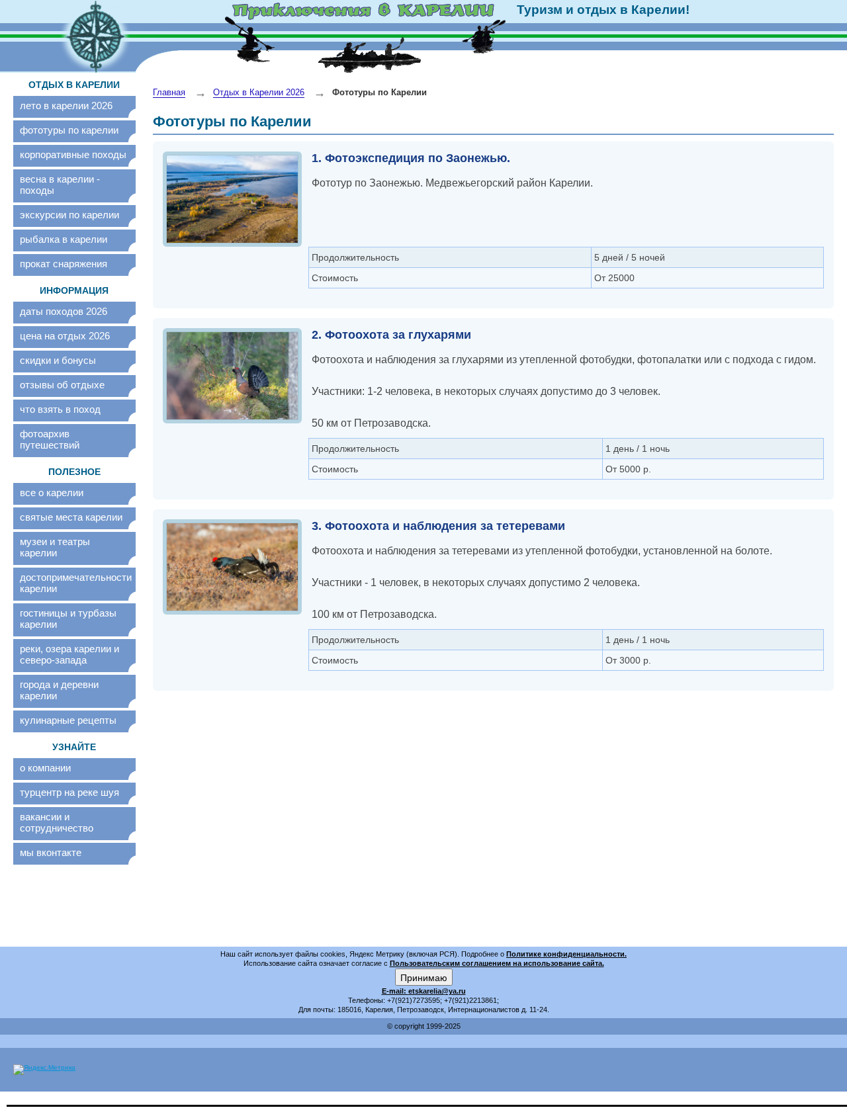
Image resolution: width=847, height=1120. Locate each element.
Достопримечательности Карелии (74, 583)
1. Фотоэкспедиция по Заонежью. (411, 158)
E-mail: (395, 991)
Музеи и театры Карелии (55, 547)
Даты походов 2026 (63, 311)
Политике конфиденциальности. (566, 954)
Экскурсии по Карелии (69, 214)
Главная (169, 92)
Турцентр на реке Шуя (69, 792)
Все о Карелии (51, 492)
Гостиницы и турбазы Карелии (68, 618)
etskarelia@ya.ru (437, 991)
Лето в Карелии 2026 (66, 105)
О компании (45, 767)
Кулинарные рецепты (68, 720)
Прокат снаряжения (63, 263)
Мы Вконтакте (50, 852)
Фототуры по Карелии (69, 130)
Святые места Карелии (71, 517)
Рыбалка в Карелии (63, 239)
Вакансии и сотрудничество (56, 822)
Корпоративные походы (73, 154)
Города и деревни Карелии (59, 690)
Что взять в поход (60, 409)
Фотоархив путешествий (49, 439)
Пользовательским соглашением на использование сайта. (497, 963)
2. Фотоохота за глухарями (391, 334)
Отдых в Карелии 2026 (258, 92)
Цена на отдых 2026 (65, 335)
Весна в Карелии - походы (60, 184)
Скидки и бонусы (58, 360)
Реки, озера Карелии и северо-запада (69, 654)
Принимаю (423, 977)
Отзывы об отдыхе (62, 384)
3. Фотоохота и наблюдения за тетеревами (438, 526)
